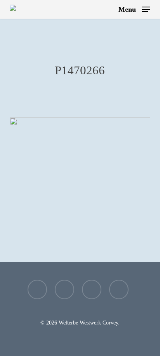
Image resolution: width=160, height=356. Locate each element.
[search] (107, 9)
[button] (134, 8)
